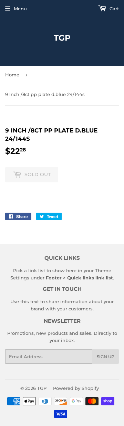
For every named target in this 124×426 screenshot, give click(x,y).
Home (12, 74)
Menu (20, 8)
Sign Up (105, 356)
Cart (113, 8)
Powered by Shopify (76, 388)
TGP (62, 38)
